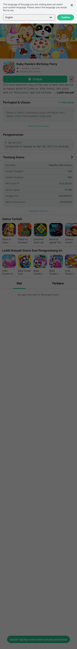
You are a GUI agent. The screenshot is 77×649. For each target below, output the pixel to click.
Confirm (65, 17)
